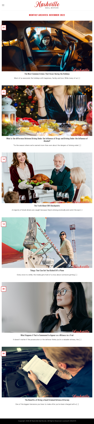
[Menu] (3, 5)
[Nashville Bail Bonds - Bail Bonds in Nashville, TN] (47, 5)
